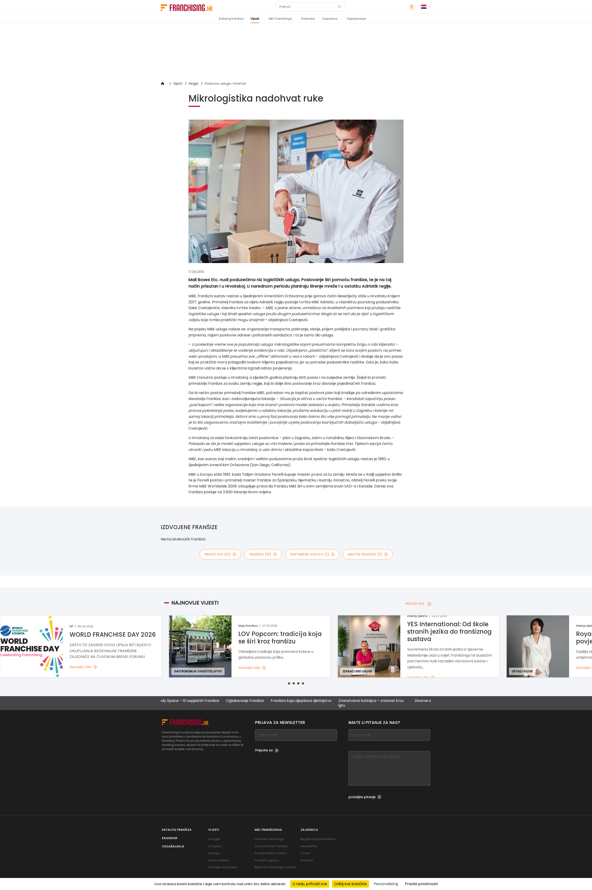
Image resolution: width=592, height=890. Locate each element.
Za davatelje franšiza (270, 853)
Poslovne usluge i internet (225, 83)
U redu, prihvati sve (310, 884)
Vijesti (254, 18)
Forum (305, 853)
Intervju (213, 853)
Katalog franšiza (231, 18)
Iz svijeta (214, 846)
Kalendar (308, 18)
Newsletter (309, 846)
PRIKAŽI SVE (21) (217, 554)
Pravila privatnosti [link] (421, 884)
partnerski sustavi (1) (309, 554)
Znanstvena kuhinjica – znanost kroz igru (337, 702)
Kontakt (307, 860)
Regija (193, 83)
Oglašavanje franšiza (211, 700)
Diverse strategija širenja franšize (411, 700)
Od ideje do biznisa (222, 867)
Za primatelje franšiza (271, 846)
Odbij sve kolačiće (350, 884)
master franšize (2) (365, 554)
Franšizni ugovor (266, 860)
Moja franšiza (218, 860)
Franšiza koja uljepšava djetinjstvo (267, 700)
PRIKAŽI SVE (414, 603)
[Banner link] (296, 52)
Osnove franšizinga (269, 839)
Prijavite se (264, 750)
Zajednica (329, 18)
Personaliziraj (386, 884)
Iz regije (214, 839)
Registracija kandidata (318, 839)
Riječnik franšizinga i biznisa (275, 867)
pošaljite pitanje (362, 797)
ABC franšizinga (280, 18)
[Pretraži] (339, 7)
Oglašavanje (356, 18)
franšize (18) (260, 554)
